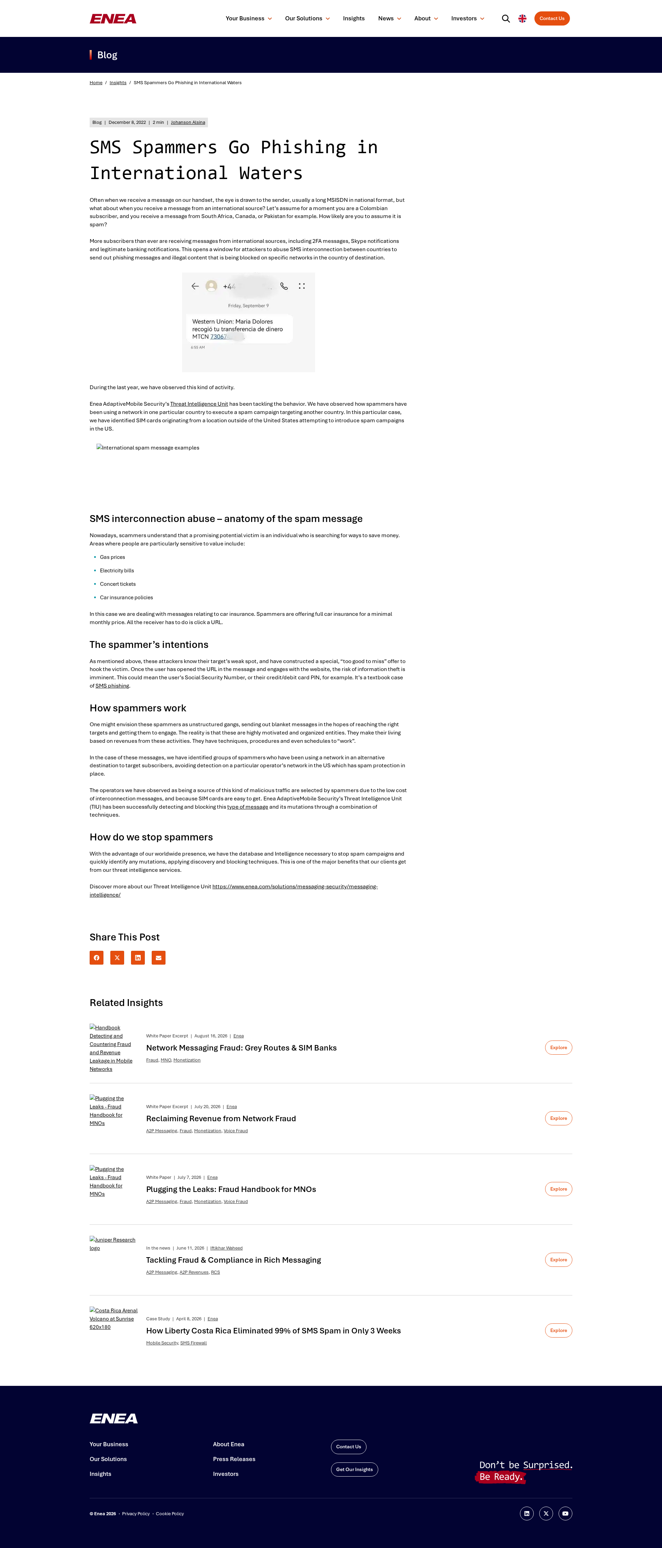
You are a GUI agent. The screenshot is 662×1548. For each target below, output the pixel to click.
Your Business (245, 18)
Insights (354, 18)
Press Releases (234, 1459)
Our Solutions (303, 18)
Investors (464, 18)
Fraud (152, 1060)
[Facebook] (96, 958)
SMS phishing (112, 685)
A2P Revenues (194, 1272)
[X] (117, 958)
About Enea (228, 1444)
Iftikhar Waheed (226, 1248)
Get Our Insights (354, 1469)
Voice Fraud (236, 1131)
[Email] (159, 958)
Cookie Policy (170, 1514)
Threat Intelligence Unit (199, 403)
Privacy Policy (136, 1514)
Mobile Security (162, 1343)
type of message (247, 806)
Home (96, 83)
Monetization (187, 1060)
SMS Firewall (193, 1343)
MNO (166, 1060)
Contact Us (552, 18)
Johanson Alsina (188, 122)
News (386, 18)
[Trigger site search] (507, 18)
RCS (215, 1272)
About (422, 18)
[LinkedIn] (138, 958)
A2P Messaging (161, 1131)
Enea (238, 1036)
